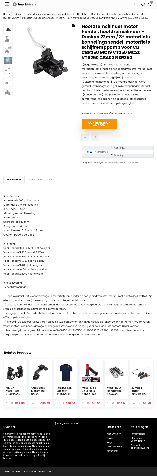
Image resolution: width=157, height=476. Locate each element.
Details (129, 113)
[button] (73, 25)
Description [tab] (14, 179)
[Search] (136, 4)
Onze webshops (115, 446)
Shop (18, 14)
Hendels (81, 14)
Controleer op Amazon (99, 124)
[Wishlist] (143, 4)
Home (6, 14)
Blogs (109, 442)
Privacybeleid (138, 433)
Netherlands (101, 151)
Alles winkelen (114, 433)
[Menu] (7, 4)
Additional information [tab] (41, 179)
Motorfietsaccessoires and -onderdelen (49, 14)
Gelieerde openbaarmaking (140, 446)
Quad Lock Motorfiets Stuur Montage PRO (38, 394)
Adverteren (113, 450)
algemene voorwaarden (138, 439)
